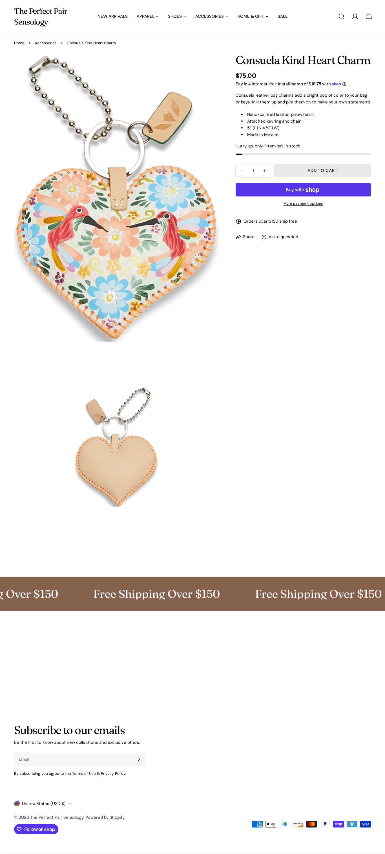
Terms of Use (84, 773)
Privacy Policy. (113, 773)
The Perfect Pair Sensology (40, 16)
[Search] (341, 16)
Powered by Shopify (105, 817)
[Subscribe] (139, 759)
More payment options (303, 204)
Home (19, 43)
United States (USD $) (44, 803)
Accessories (46, 43)
